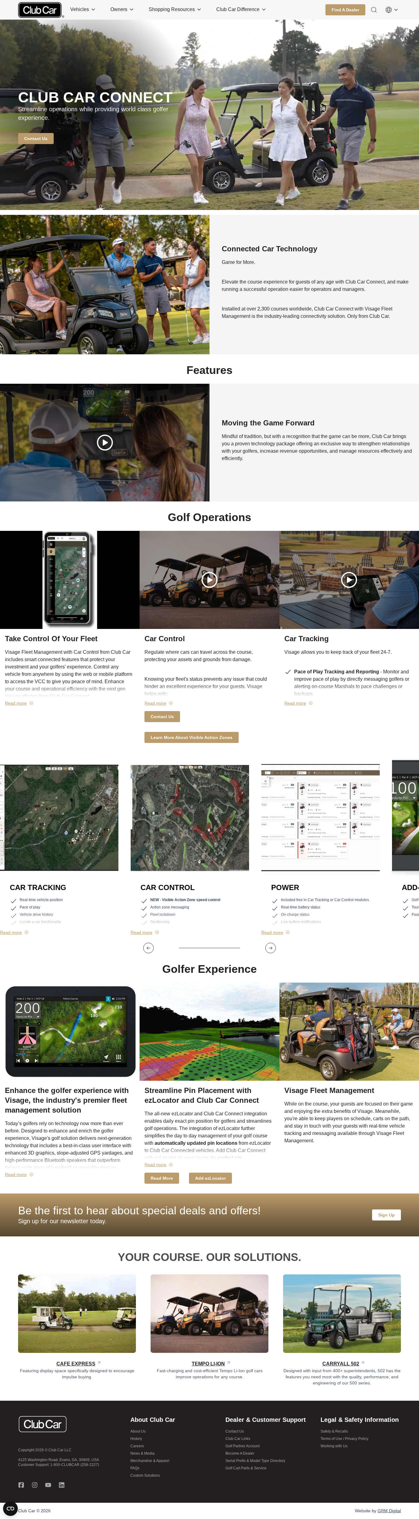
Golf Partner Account (242, 1446)
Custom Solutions (145, 1475)
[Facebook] (21, 1485)
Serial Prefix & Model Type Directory (255, 1461)
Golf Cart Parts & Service (246, 1468)
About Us (138, 1431)
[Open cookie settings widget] (10, 1508)
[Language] (391, 9)
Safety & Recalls (334, 1431)
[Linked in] (62, 1485)
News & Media (142, 1453)
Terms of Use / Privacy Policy (344, 1439)
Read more (16, 703)
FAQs (134, 1468)
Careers (137, 1446)
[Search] (374, 9)
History (136, 1439)
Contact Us (234, 1431)
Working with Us (334, 1446)
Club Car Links (237, 1439)
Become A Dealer (239, 1453)
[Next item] (270, 948)
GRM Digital (389, 1510)
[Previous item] (148, 948)
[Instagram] (35, 1485)
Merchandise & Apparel (149, 1461)
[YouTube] (48, 1485)
